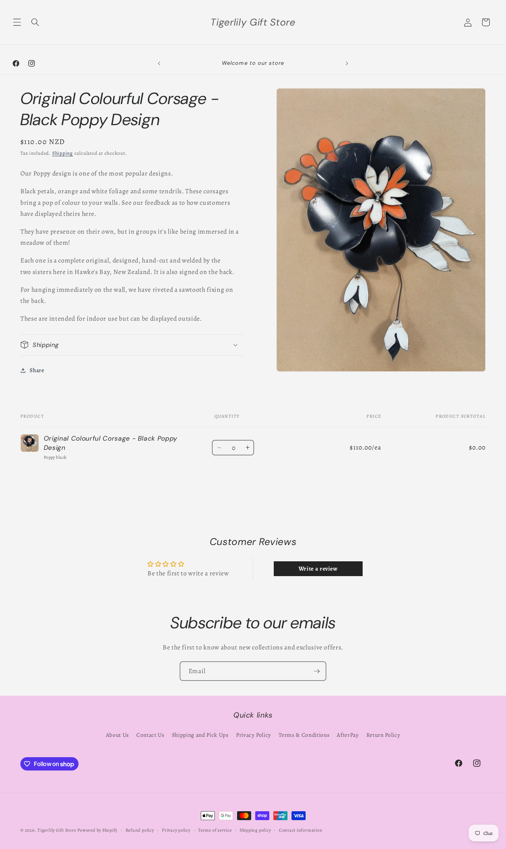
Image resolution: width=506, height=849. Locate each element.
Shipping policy (255, 830)
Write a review (318, 569)
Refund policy (140, 830)
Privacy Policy (253, 735)
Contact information (301, 830)
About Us (117, 735)
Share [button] (37, 370)
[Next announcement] (347, 63)
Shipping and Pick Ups (200, 735)
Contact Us (150, 735)
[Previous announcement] (159, 63)
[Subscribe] (317, 671)
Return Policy (383, 735)
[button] (17, 22)
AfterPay (348, 735)
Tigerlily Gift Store (56, 830)
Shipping (62, 153)
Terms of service (215, 830)
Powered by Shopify (97, 830)
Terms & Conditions (304, 735)
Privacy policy (176, 830)
